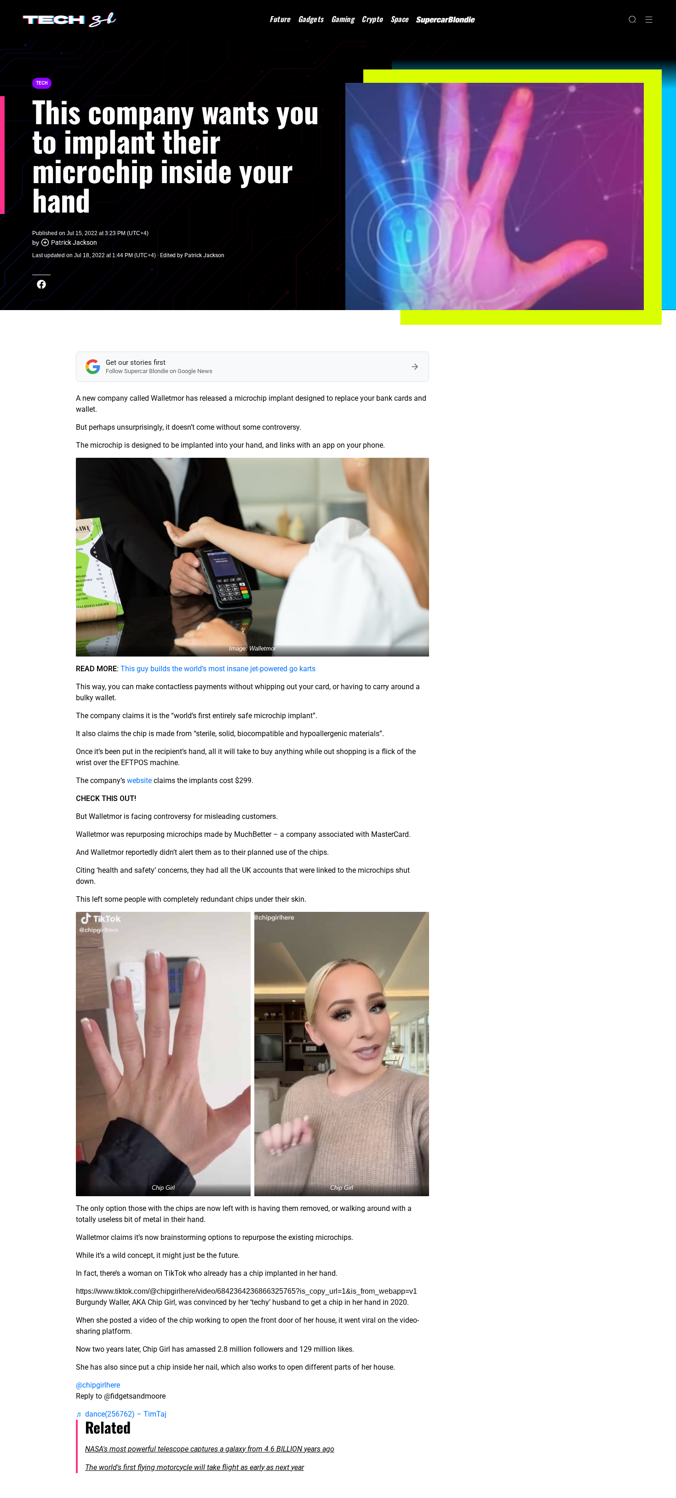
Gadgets (311, 18)
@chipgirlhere (98, 1385)
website (139, 780)
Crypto (372, 18)
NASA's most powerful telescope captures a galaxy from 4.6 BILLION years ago (209, 1449)
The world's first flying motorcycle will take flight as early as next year (194, 1467)
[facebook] (41, 284)
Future (279, 18)
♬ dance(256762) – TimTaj (121, 1414)
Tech (42, 83)
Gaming (342, 18)
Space (399, 18)
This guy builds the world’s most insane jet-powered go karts (217, 668)
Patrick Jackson (74, 242)
